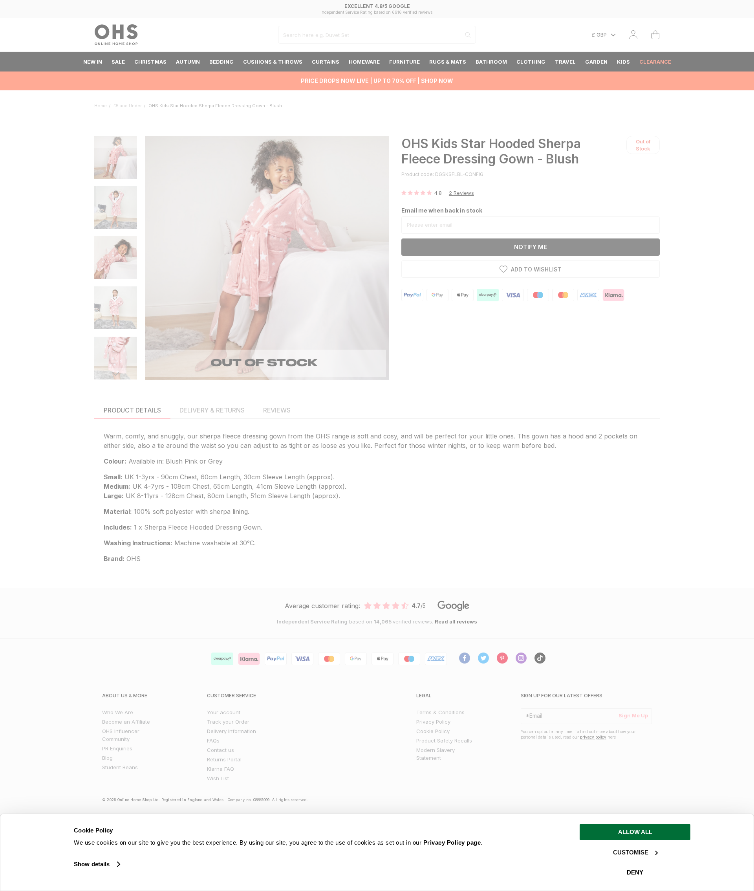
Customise (630, 852)
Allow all (635, 832)
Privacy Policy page (452, 842)
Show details (92, 864)
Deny (635, 872)
